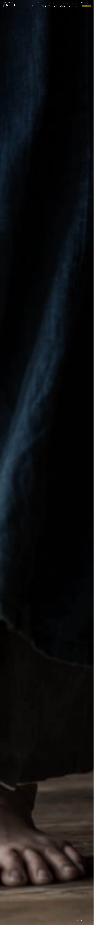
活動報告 (44, 6)
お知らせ (42, 3)
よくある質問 (65, 3)
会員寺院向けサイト (86, 6)
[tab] (77, 920)
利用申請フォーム (75, 3)
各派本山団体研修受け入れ (53, 3)
